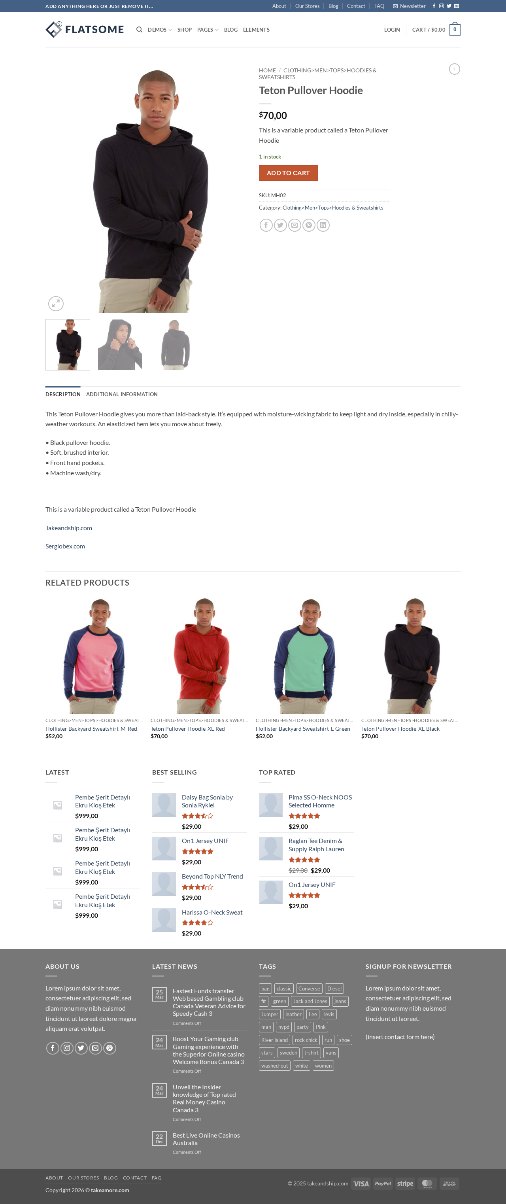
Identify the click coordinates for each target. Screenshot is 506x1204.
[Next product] (454, 68)
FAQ (379, 6)
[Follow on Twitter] (449, 6)
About (279, 6)
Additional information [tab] (122, 394)
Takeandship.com (68, 527)
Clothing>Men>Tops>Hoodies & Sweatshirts (333, 207)
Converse (309, 988)
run (328, 1040)
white (301, 1065)
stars (267, 1052)
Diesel (334, 988)
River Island (274, 1040)
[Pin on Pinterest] (308, 225)
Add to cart (288, 172)
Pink (321, 1027)
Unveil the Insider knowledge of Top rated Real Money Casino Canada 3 (204, 1098)
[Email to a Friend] (294, 225)
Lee (313, 1014)
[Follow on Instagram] (441, 6)
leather (293, 1014)
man (266, 1027)
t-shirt (311, 1052)
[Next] (233, 188)
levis (329, 1014)
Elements (256, 29)
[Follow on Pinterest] (109, 1048)
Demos (157, 29)
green (279, 1001)
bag (265, 988)
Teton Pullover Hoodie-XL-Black (400, 728)
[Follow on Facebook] (434, 6)
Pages (205, 29)
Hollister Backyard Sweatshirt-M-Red (91, 728)
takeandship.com (328, 1183)
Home (267, 70)
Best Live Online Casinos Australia (206, 1138)
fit (263, 1001)
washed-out (274, 1065)
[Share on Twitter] (280, 225)
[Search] (139, 29)
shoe (344, 1040)
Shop (184, 29)
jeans (340, 1001)
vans (331, 1052)
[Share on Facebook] (266, 225)
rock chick (306, 1040)
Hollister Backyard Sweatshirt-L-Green (303, 728)
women (323, 1065)
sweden (288, 1052)
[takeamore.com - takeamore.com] (85, 29)
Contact (356, 6)
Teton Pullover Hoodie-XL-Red (188, 728)
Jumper (269, 1014)
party (302, 1027)
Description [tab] (63, 394)
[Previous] (59, 188)
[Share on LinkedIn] (323, 225)
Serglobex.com (65, 546)
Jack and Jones (310, 1001)
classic (284, 988)
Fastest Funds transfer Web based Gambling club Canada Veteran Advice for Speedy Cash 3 (209, 1002)
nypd (283, 1027)
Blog (333, 6)
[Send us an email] (456, 6)
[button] (409, 6)
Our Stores (307, 6)
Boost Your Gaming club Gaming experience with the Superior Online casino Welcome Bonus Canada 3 (209, 1050)
